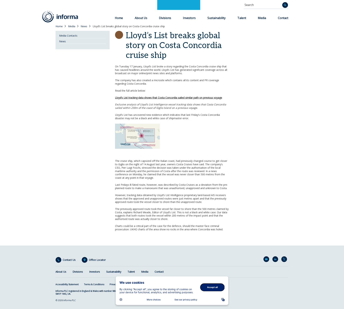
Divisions (165, 18)
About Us (141, 18)
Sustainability (216, 18)
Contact (283, 18)
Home (119, 18)
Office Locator (97, 260)
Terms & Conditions (94, 284)
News (84, 26)
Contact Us (69, 260)
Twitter (284, 259)
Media (262, 18)
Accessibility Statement (67, 284)
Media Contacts (68, 35)
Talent (241, 18)
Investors (189, 18)
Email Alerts (267, 259)
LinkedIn (276, 259)
